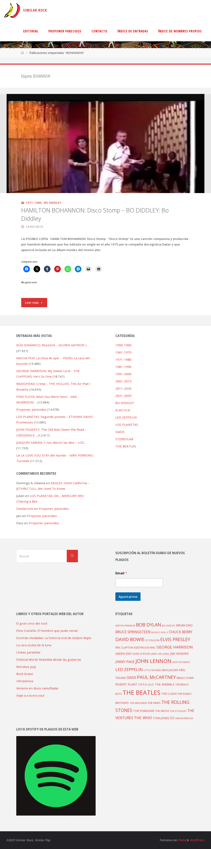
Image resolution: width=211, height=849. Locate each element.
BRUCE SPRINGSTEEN (133, 632)
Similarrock (24, 508)
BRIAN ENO (184, 625)
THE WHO (143, 717)
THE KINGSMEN (138, 702)
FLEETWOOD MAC (145, 647)
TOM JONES (161, 718)
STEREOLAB (124, 439)
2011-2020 (123, 388)
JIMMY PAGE (125, 661)
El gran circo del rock (31, 623)
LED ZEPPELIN (126, 417)
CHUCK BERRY (180, 632)
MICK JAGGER (170, 670)
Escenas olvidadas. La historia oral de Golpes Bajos (53, 638)
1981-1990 (123, 367)
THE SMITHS (162, 711)
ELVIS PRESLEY (175, 639)
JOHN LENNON (153, 660)
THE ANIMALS (165, 684)
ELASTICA (122, 410)
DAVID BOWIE (129, 639)
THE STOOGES (178, 711)
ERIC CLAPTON (124, 647)
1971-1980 (34, 202)
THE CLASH (169, 694)
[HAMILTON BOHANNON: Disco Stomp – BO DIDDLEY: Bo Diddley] (105, 168)
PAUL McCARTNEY (156, 677)
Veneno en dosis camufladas (37, 688)
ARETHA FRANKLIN (125, 625)
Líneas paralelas (28, 652)
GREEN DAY (123, 654)
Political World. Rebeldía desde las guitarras (48, 659)
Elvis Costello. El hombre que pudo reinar (47, 630)
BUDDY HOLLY (159, 632)
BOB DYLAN (148, 624)
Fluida (181, 840)
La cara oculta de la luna (33, 645)
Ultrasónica (24, 681)
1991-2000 (123, 374)
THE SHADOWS (144, 711)
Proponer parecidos (54, 508)
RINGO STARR (185, 678)
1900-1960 (123, 345)
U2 (172, 718)
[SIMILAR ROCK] (12, 10)
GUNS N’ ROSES (141, 653)
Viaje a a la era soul (30, 695)
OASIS (120, 432)
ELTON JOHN (152, 640)
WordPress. (197, 840)
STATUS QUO (146, 684)
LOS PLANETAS (126, 424)
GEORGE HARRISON (175, 647)
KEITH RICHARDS (181, 662)
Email (121, 573)
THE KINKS (154, 703)
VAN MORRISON (184, 718)
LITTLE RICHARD (152, 670)
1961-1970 (123, 352)
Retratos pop (26, 667)
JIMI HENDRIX (179, 654)
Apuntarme (127, 596)
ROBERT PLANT (126, 684)
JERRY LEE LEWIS (160, 653)
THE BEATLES (125, 446)
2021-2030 (123, 396)
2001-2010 (123, 381)
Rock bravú (24, 674)
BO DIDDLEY (52, 202)
